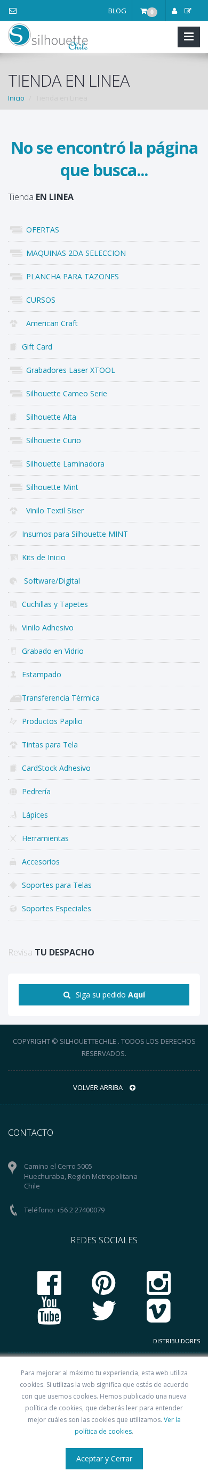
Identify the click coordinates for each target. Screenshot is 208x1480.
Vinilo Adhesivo (48, 627)
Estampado (41, 674)
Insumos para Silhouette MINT (75, 534)
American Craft (50, 323)
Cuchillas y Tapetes (55, 604)
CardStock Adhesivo (56, 768)
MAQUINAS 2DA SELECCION (74, 253)
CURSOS (38, 300)
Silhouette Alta (49, 417)
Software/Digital (51, 581)
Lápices (35, 815)
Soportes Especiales (56, 908)
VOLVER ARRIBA (98, 1087)
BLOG (117, 10)
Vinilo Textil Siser (53, 510)
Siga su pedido (110, 995)
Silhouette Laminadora (63, 464)
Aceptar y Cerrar (104, 1458)
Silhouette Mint (50, 487)
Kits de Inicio (44, 557)
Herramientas (45, 838)
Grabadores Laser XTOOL (68, 370)
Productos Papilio (52, 721)
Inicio (16, 98)
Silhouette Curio (51, 440)
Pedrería (36, 791)
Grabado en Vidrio (53, 651)
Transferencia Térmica (61, 698)
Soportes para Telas (57, 885)
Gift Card (37, 347)
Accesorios (41, 862)
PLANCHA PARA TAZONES (70, 276)
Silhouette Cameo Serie (64, 393)
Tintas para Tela (50, 744)
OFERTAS (40, 230)
